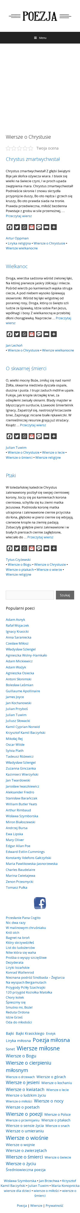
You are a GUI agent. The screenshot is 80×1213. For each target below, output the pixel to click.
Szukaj (65, 595)
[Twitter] (17, 227)
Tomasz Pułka (16, 887)
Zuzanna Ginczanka (21, 768)
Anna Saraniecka (18, 637)
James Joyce (15, 697)
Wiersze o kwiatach (25, 1089)
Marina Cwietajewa (20, 875)
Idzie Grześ (14, 1017)
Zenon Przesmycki (19, 881)
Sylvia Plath (14, 750)
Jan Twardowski (18, 780)
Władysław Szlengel (21, 649)
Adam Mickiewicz (19, 661)
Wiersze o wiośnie (27, 1137)
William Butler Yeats (21, 804)
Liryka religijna (19, 243)
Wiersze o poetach (23, 1107)
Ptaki (11, 475)
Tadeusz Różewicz (20, 756)
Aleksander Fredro (20, 792)
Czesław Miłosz (17, 643)
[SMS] (39, 227)
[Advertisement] (40, 85)
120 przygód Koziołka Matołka (29, 992)
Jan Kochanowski (18, 703)
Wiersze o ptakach (20, 569)
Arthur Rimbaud (18, 810)
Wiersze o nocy (48, 1101)
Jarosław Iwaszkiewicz (22, 786)
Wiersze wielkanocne (22, 248)
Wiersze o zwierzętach (26, 1150)
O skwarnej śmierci (26, 368)
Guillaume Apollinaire (23, 691)
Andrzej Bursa (17, 828)
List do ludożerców (20, 947)
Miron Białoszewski (20, 822)
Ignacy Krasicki (17, 631)
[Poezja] (40, 15)
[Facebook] (9, 227)
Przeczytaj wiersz (19, 216)
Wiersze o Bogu (19, 564)
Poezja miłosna (51, 1040)
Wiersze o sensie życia (25, 1125)
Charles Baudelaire (20, 869)
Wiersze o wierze (49, 569)
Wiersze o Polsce (57, 1114)
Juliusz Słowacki (18, 720)
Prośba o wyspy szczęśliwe (26, 957)
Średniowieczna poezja (26, 1169)
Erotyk (51, 1033)
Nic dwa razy (16, 922)
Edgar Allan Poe (18, 846)
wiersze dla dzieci (17, 1190)
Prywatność (54, 1205)
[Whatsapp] (24, 227)
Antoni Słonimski (18, 679)
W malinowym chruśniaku (26, 927)
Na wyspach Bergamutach (26, 982)
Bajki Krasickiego (30, 1033)
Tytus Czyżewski (18, 559)
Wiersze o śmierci (19, 457)
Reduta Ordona (18, 1012)
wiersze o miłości (46, 1190)
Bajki (10, 1033)
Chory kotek (15, 997)
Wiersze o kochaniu (56, 1082)
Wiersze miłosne (38, 1048)
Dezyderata (14, 962)
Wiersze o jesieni (23, 1082)
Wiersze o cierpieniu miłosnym (28, 1066)
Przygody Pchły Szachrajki (25, 987)
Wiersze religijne (48, 457)
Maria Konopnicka (65, 1185)
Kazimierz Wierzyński (22, 774)
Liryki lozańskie (18, 967)
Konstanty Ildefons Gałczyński (28, 857)
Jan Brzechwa (49, 1180)
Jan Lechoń (14, 345)
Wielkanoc (17, 266)
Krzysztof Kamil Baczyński (25, 732)
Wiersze (36, 1205)
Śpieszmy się (16, 1002)
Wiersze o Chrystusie (49, 243)
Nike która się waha (21, 952)
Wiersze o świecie (58, 1157)
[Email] (46, 227)
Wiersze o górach (51, 1076)
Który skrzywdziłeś (20, 942)
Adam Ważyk (16, 667)
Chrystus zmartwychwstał (33, 159)
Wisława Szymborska (22, 816)
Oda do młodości (19, 1022)
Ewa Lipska (14, 834)
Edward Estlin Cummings (25, 851)
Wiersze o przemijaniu (23, 1120)
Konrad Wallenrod (20, 972)
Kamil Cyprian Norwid (23, 726)
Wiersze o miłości (19, 1101)
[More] (53, 227)
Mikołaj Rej (14, 738)
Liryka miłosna (18, 1040)
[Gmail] (31, 227)
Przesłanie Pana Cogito (23, 917)
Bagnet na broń (18, 937)
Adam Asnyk (15, 619)
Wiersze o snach (57, 1125)
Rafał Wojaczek (17, 625)
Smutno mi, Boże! (19, 1007)
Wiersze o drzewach (20, 1077)
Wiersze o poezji (24, 1113)
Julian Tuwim (16, 447)
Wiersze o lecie (53, 452)
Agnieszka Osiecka (20, 673)
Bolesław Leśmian (19, 685)
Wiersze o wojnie (20, 1144)
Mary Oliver (15, 840)
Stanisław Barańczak (21, 798)
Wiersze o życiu (21, 1163)
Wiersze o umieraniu (25, 1131)
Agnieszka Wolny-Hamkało (26, 655)
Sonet (10, 1049)
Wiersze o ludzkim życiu (26, 1095)
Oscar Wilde (15, 744)
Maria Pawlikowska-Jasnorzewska (32, 863)
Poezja (22, 1205)
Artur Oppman (17, 238)
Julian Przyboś (17, 708)
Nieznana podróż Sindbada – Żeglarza (35, 977)
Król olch (12, 932)
